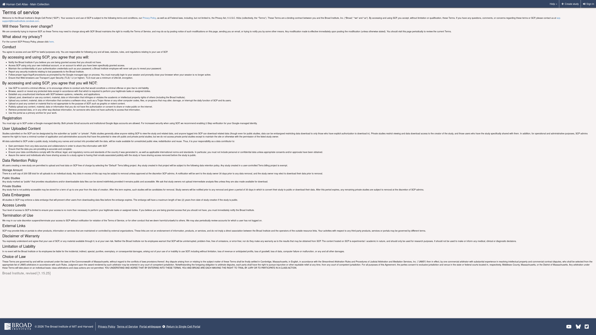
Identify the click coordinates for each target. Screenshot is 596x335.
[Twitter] (587, 326)
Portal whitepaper (150, 326)
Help (553, 4)
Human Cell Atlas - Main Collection (27, 4)
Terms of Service (127, 326)
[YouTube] (568, 326)
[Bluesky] (578, 326)
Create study (571, 4)
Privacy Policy (149, 17)
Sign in (590, 4)
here (51, 41)
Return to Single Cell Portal (183, 326)
